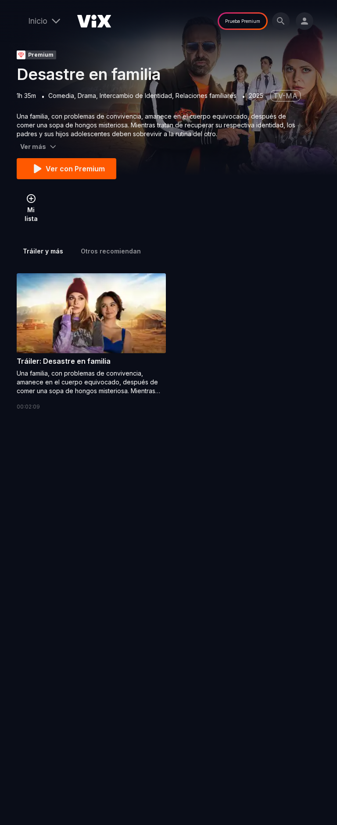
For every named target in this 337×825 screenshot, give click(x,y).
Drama (87, 95)
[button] (91, 342)
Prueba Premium (242, 21)
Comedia (61, 95)
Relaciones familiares (206, 95)
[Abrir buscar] (281, 21)
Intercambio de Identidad (136, 95)
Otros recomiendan (111, 251)
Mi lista (31, 214)
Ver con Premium (75, 168)
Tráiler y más (43, 251)
